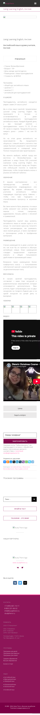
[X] (14, 462)
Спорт (11, 664)
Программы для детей (10, 651)
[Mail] (25, 583)
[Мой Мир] (11, 462)
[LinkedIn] (17, 462)
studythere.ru (9, 613)
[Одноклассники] (7, 462)
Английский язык (16, 467)
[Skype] (29, 462)
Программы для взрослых (11, 653)
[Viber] (23, 462)
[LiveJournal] (20, 462)
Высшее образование (10, 661)
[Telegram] (32, 462)
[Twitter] (22, 567)
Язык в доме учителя (21, 469)
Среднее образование (10, 659)
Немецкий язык (9, 681)
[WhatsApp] (26, 462)
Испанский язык (9, 686)
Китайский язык (9, 690)
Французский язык (10, 679)
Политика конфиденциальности (20, 708)
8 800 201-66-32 (10, 608)
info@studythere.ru (11, 611)
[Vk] (18, 567)
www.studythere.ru (20, 562)
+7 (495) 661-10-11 (11, 606)
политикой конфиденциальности (13, 452)
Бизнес (5, 664)
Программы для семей (10, 655)
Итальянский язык (10, 684)
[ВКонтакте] (4, 462)
